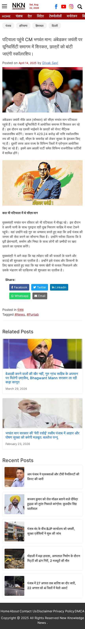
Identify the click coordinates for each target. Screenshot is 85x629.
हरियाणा (23, 26)
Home (6, 16)
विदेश (40, 16)
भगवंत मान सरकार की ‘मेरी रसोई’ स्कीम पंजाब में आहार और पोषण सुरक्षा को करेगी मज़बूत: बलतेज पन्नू (42, 435)
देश (30, 16)
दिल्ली (55, 26)
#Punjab (33, 314)
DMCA (79, 611)
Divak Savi (50, 63)
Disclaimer (45, 611)
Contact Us (28, 611)
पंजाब (19, 16)
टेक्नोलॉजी (55, 16)
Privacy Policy (63, 611)
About (14, 611)
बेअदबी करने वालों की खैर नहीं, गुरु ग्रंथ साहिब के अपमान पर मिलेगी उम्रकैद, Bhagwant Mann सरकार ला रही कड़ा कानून (42, 378)
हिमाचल (39, 26)
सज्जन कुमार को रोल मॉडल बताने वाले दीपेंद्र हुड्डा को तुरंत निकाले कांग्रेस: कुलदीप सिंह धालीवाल (52, 504)
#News (20, 314)
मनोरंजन (72, 16)
